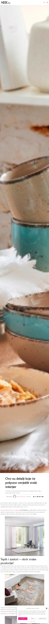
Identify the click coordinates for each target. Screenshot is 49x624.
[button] (46, 608)
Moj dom (9, 496)
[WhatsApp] (39, 497)
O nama (31, 621)
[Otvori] (47, 2)
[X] (35, 497)
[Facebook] (34, 497)
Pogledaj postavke (42, 618)
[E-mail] (43, 497)
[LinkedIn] (37, 497)
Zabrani (32, 618)
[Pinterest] (41, 497)
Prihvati (23, 618)
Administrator (22, 496)
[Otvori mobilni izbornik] (44, 2)
